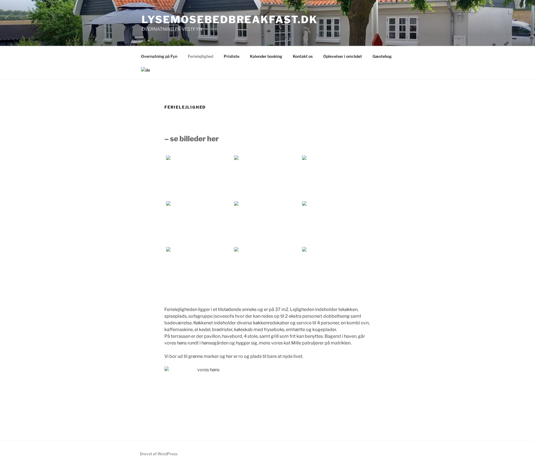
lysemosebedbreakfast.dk (230, 19)
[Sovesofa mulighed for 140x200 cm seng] (267, 177)
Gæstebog (382, 56)
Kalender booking (266, 56)
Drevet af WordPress (158, 453)
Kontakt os (303, 56)
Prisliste (231, 56)
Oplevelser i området (342, 56)
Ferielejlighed (200, 56)
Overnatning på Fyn (159, 56)
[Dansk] (145, 70)
